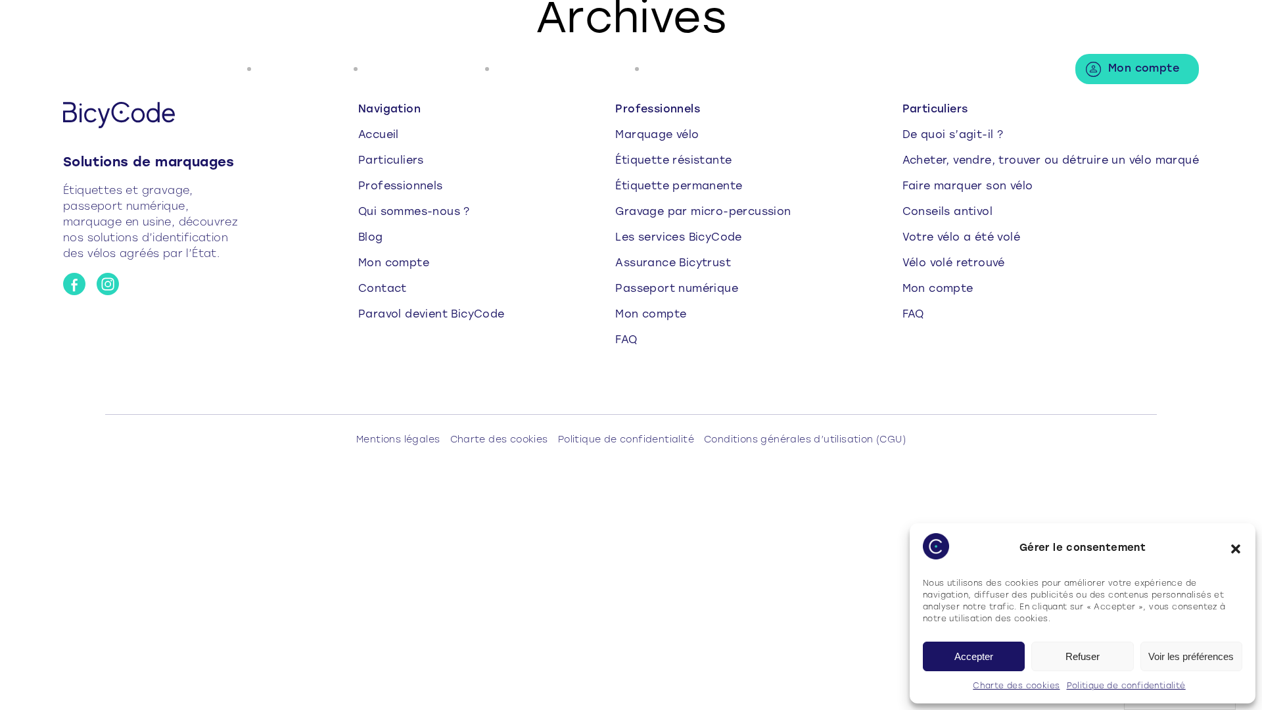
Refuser (1082, 656)
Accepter (973, 656)
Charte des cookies (1016, 686)
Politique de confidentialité (1126, 686)
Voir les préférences (1191, 656)
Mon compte (1143, 69)
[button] (1235, 549)
